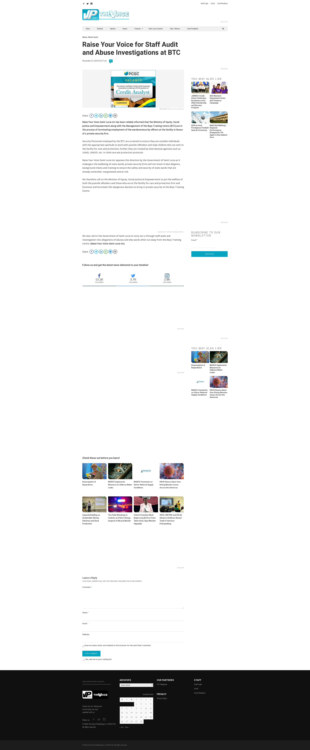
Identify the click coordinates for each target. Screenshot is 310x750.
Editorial (100, 29)
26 (122, 721)
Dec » (127, 727)
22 (136, 717)
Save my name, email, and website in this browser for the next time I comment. (117, 645)
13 (127, 713)
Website (85, 634)
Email (213, 3)
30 (141, 721)
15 (136, 713)
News (88, 29)
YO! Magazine (162, 684)
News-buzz (93, 37)
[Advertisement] (184, 14)
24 (146, 717)
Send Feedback (222, 3)
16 (141, 713)
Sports (125, 29)
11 (151, 708)
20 (127, 717)
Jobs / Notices (175, 29)
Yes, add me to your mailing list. (98, 659)
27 (127, 721)
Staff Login (204, 3)
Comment (87, 587)
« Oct (122, 727)
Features (138, 29)
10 (146, 708)
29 (136, 721)
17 (146, 713)
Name (85, 613)
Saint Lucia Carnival (155, 29)
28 (132, 721)
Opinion (112, 29)
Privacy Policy (162, 698)
